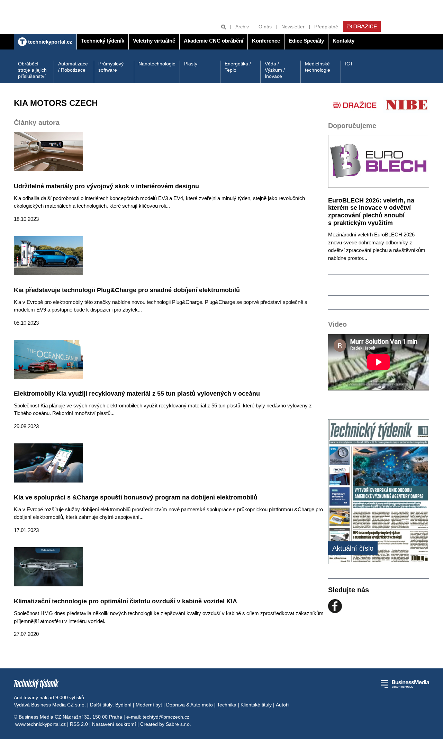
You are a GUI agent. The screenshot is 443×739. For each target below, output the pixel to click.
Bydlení (123, 705)
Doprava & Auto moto (189, 705)
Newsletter (293, 26)
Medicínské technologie (317, 67)
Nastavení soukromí (114, 724)
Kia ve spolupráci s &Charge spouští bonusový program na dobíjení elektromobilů (135, 497)
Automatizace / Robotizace (73, 67)
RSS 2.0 (79, 724)
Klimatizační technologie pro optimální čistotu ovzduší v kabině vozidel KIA (125, 601)
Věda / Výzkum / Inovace (275, 70)
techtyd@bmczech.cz (166, 717)
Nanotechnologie (156, 63)
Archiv (242, 26)
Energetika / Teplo (238, 67)
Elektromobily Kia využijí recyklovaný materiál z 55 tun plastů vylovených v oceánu (137, 393)
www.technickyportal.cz (40, 724)
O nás (265, 26)
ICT (349, 63)
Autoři (282, 705)
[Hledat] (224, 27)
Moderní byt (149, 705)
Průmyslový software (111, 67)
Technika (226, 705)
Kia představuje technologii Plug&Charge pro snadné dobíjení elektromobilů (127, 290)
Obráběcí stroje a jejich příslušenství (32, 70)
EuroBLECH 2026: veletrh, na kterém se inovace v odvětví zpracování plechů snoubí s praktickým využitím (371, 211)
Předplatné (326, 26)
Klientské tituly (256, 705)
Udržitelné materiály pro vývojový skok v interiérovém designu (106, 186)
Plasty (190, 63)
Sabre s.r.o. (178, 724)
